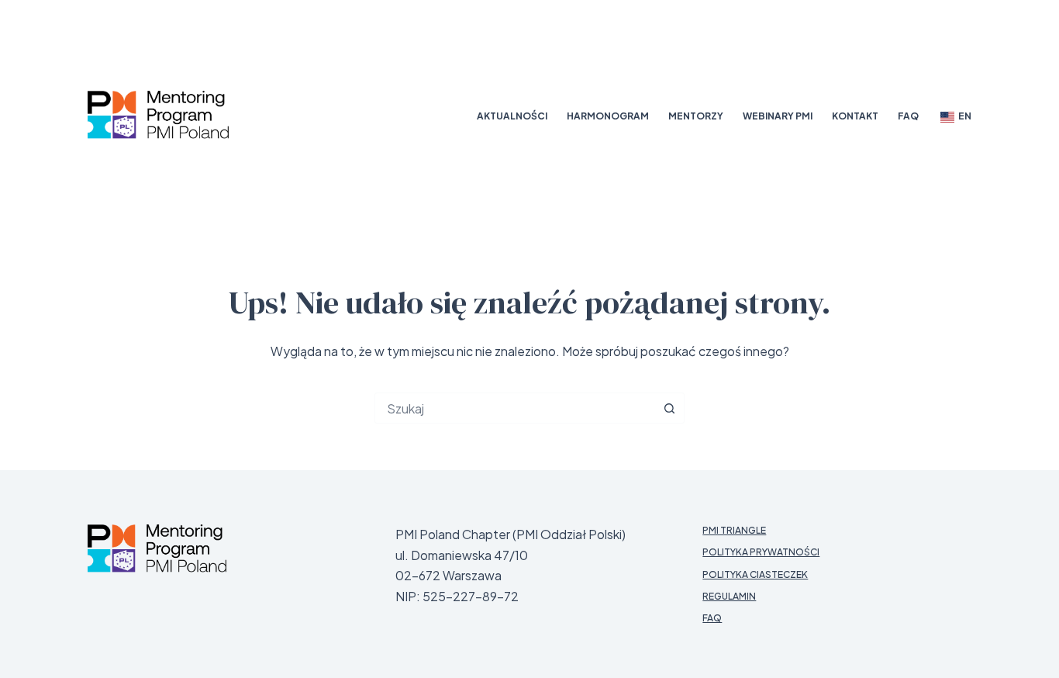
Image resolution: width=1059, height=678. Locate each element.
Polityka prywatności (760, 552)
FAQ (908, 116)
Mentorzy (695, 116)
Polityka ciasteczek (755, 574)
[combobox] (514, 408)
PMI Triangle (734, 530)
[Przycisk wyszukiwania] (669, 408)
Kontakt (855, 116)
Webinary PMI (777, 116)
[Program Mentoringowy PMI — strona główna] (157, 549)
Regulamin (729, 596)
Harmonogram (608, 116)
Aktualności (512, 116)
